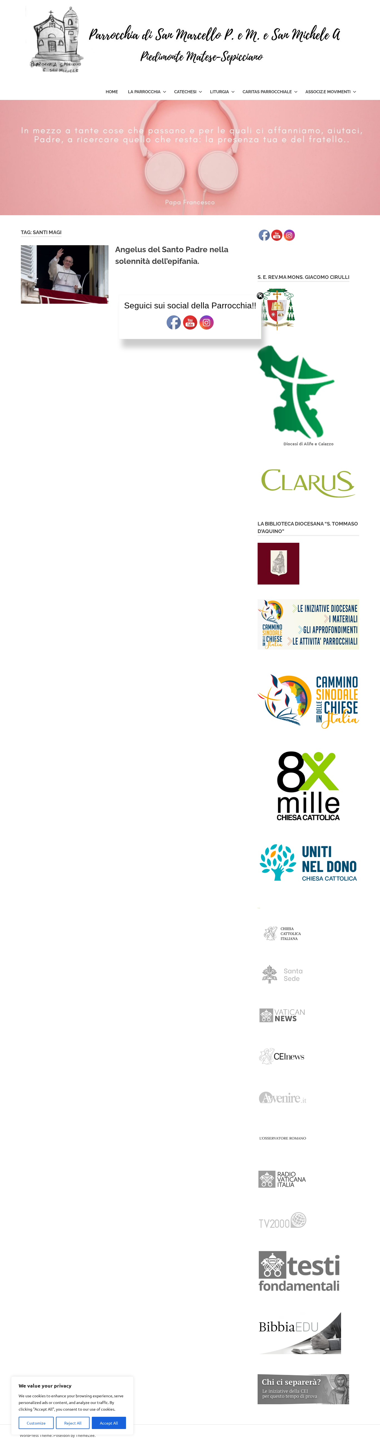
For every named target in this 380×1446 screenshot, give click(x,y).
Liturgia (219, 91)
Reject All (73, 1422)
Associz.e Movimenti (328, 91)
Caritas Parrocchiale (267, 91)
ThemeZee (85, 1435)
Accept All (109, 1422)
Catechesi (185, 91)
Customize (36, 1422)
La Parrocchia (144, 91)
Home (112, 91)
